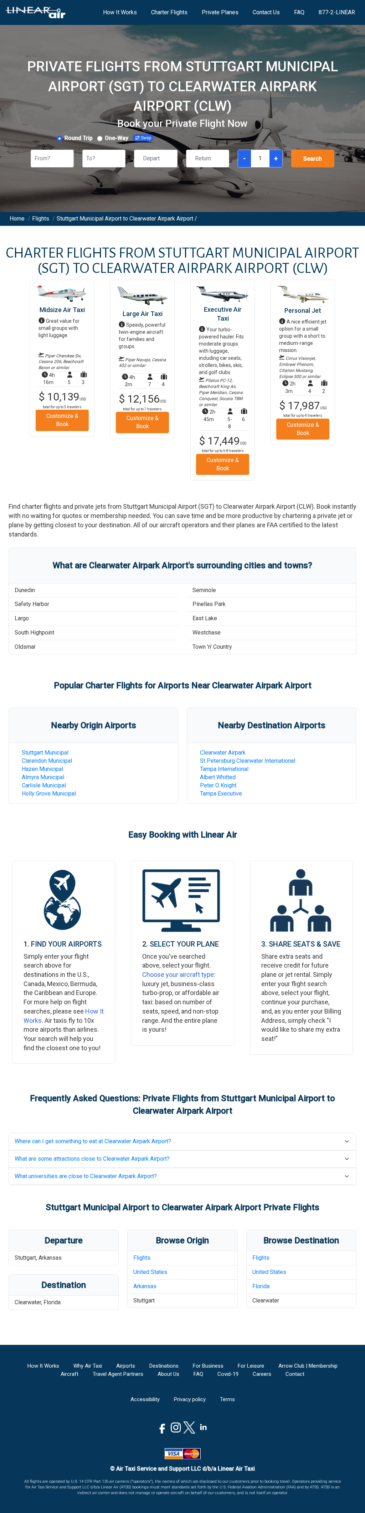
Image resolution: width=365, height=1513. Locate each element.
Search (312, 158)
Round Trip (79, 138)
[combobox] (35, 159)
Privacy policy (190, 1399)
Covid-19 (227, 1374)
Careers (262, 1374)
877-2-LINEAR (337, 12)
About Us (168, 1374)
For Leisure (251, 1366)
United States (150, 1272)
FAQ (299, 12)
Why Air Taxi (87, 1366)
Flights (141, 1257)
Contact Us (266, 12)
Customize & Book (62, 420)
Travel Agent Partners (118, 1374)
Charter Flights (169, 12)
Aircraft (69, 1374)
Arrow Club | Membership (308, 1366)
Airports (125, 1366)
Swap (146, 137)
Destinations (164, 1366)
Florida (260, 1286)
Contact (295, 1374)
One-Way (116, 138)
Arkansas (144, 1286)
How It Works (120, 12)
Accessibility (145, 1399)
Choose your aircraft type (178, 974)
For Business (208, 1366)
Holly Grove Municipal (49, 793)
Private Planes (220, 12)
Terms (227, 1399)
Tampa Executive (221, 793)
